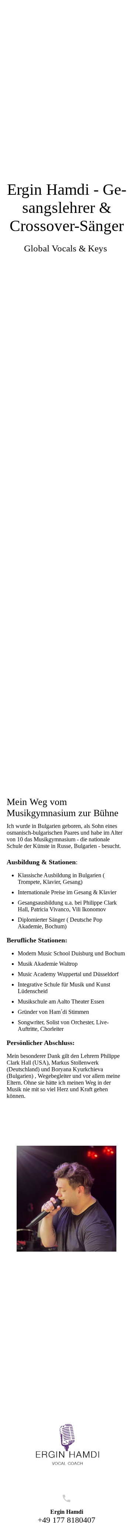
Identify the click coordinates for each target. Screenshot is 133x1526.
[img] (66, 381)
